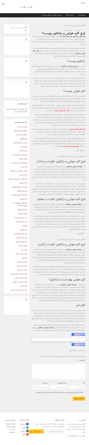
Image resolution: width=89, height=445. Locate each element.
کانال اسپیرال (23, 183)
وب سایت (45, 383)
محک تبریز (24, 250)
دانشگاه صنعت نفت (21, 134)
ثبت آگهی (12, 432)
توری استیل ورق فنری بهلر (19, 187)
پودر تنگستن (23, 286)
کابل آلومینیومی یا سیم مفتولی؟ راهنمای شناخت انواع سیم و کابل (16, 110)
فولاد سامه (24, 167)
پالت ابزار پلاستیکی (21, 221)
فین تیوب (24, 258)
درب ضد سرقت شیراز (21, 217)
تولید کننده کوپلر (22, 191)
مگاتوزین (24, 225)
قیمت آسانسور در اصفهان (20, 282)
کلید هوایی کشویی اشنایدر (77, 129)
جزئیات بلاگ (69, 15)
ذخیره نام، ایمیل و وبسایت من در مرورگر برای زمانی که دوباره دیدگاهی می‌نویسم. (60, 392)
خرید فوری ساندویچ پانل (20, 155)
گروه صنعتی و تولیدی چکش (19, 274)
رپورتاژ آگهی (23, 138)
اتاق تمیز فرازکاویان (21, 241)
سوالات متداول (10, 424)
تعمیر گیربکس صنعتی (20, 278)
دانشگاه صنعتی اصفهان (20, 130)
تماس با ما (12, 429)
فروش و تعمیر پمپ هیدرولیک (18, 171)
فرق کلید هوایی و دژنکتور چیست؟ (51, 15)
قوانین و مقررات (10, 426)
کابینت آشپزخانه (22, 213)
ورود (29, 7)
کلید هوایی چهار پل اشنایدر (70, 146)
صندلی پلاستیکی (22, 262)
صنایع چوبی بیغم (22, 266)
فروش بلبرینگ (23, 159)
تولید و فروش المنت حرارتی (19, 290)
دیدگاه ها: (82, 360)
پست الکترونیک (62, 383)
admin (71, 30)
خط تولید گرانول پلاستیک (19, 195)
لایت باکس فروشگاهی (20, 233)
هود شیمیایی (23, 199)
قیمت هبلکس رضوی (21, 254)
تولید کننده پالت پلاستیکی (19, 163)
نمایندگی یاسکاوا (22, 209)
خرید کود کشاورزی (21, 237)
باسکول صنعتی (22, 245)
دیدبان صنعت (23, 175)
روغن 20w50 (23, 151)
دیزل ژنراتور (23, 229)
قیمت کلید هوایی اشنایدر (61, 110)
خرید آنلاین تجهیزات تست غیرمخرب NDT (19, 204)
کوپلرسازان (24, 147)
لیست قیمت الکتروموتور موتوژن (17, 179)
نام (84, 383)
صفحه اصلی (81, 15)
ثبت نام (22, 7)
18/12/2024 (78, 30)
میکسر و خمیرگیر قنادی (20, 142)
